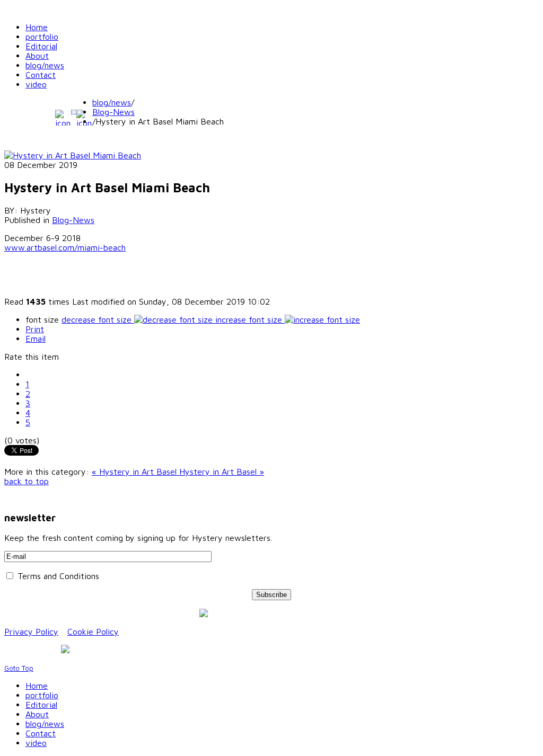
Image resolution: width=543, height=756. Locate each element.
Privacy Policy (31, 631)
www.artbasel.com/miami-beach (65, 247)
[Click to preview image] (72, 155)
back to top (26, 481)
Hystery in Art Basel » (221, 471)
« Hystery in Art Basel (135, 471)
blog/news (111, 102)
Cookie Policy (93, 631)
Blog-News (113, 112)
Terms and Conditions (57, 576)
